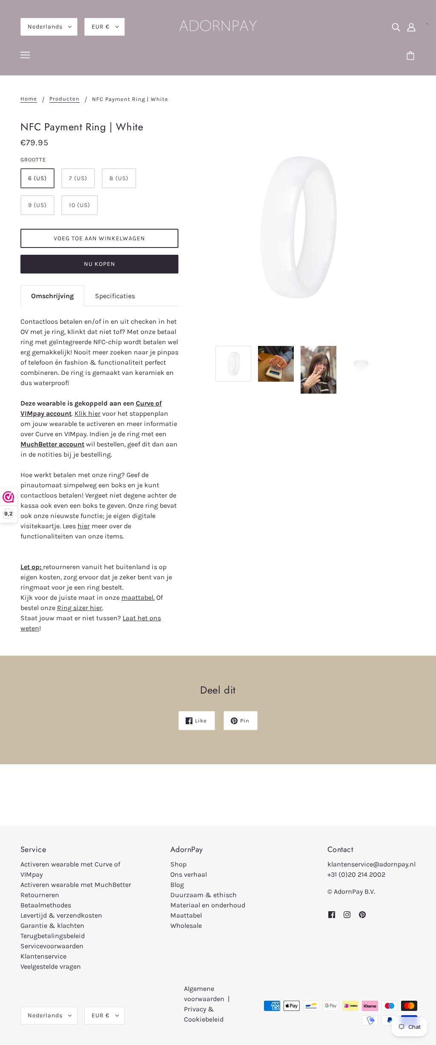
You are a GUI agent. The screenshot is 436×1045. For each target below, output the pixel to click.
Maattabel (186, 915)
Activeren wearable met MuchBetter (75, 885)
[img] (396, 26)
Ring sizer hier (79, 608)
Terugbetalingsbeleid (52, 936)
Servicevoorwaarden (51, 946)
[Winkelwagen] (411, 56)
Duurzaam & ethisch (203, 895)
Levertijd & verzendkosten (61, 915)
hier (83, 526)
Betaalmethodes (45, 905)
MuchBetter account (52, 444)
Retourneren (39, 895)
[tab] (52, 295)
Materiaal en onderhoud (207, 905)
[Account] (411, 26)
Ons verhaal (188, 874)
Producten (64, 99)
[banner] (218, 26)
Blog (177, 885)
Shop (178, 864)
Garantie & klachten (52, 925)
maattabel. (138, 597)
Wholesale (186, 925)
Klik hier (87, 413)
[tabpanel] (99, 475)
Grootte (33, 159)
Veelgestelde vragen (50, 966)
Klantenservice (43, 956)
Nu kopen (99, 264)
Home (28, 99)
